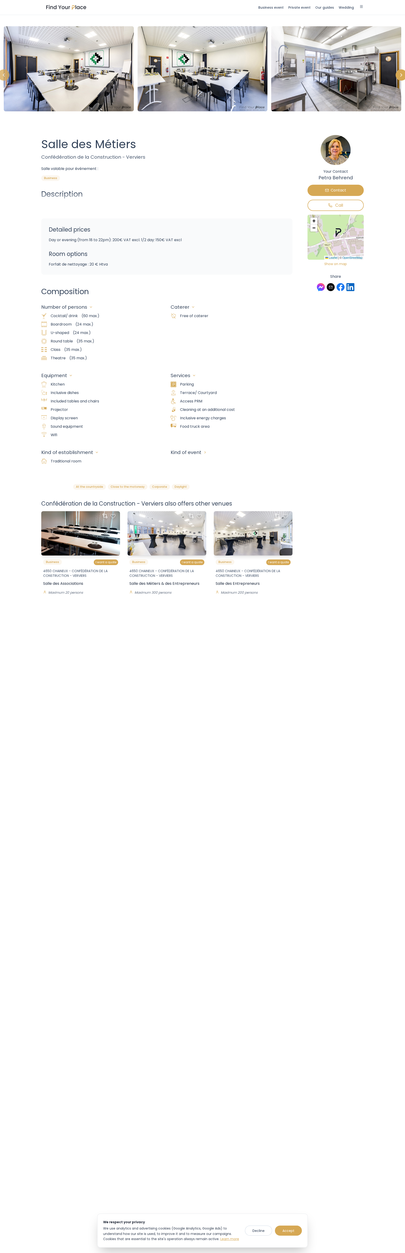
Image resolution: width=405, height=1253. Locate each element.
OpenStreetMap (352, 257)
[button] (338, 232)
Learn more (229, 1239)
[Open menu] (361, 7)
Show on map (335, 264)
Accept (288, 1230)
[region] (202, 75)
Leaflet (333, 257)
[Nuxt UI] (66, 7)
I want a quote (106, 562)
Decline (258, 1230)
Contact (338, 190)
